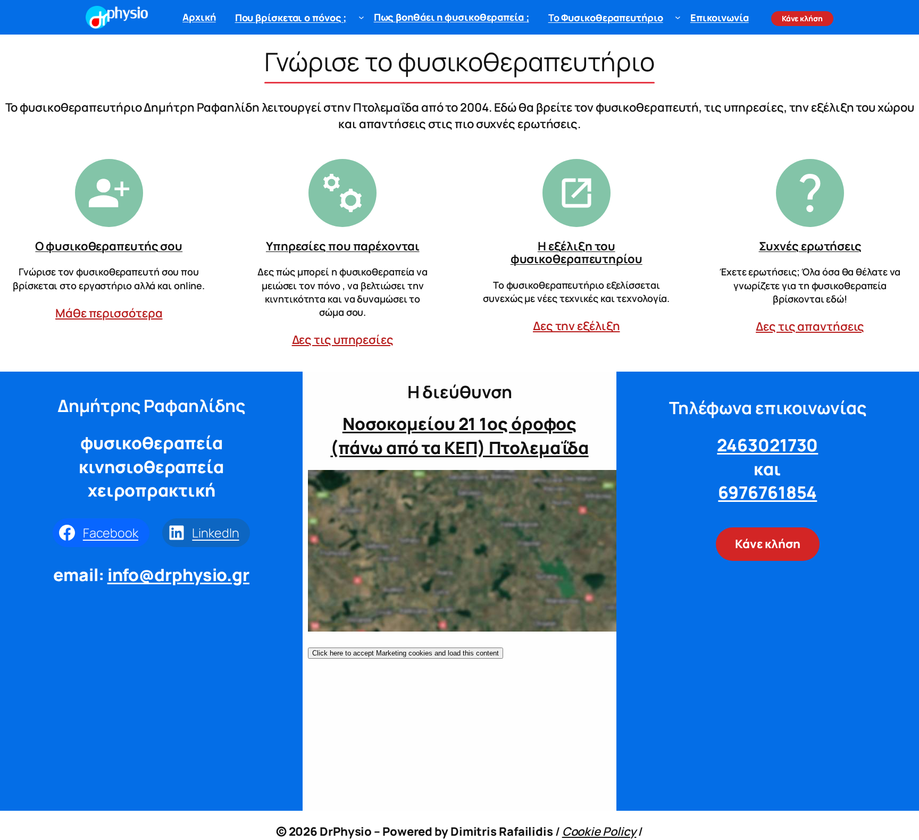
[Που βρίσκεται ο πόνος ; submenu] (361, 17)
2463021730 (767, 445)
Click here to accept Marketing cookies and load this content (405, 653)
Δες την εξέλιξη (576, 326)
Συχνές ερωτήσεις (810, 246)
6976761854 (767, 492)
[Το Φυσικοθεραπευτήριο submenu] (678, 17)
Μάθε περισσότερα (108, 313)
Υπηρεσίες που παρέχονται (343, 246)
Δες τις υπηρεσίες (343, 340)
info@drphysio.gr (178, 574)
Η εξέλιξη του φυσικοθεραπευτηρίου (576, 252)
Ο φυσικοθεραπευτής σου (108, 246)
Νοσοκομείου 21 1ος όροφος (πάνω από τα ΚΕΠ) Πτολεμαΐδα (459, 435)
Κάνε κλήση (767, 544)
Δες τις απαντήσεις (810, 326)
